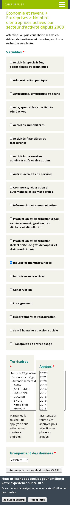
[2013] (43, 408)
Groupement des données (33, 453)
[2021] (43, 377)
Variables (15, 52)
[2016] (43, 397)
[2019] (43, 385)
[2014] (43, 404)
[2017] (43, 393)
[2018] (43, 389)
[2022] (43, 373)
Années (46, 366)
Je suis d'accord (14, 499)
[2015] (43, 401)
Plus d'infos (37, 499)
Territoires (19, 364)
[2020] (43, 381)
